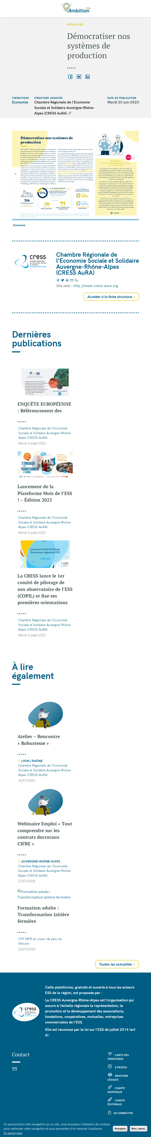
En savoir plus (13, 1133)
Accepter (120, 1128)
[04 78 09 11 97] (76, 280)
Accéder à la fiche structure (111, 296)
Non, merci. (138, 1128)
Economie (20, 102)
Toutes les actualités (117, 964)
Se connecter (123, 1113)
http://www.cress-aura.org (95, 285)
